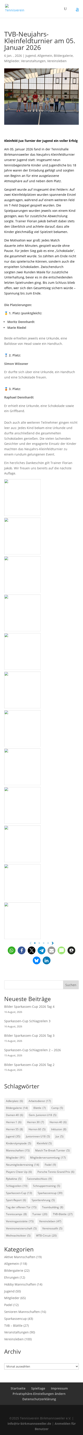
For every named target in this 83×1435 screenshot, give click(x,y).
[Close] (78, 5)
